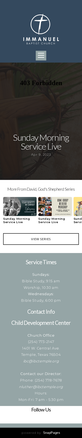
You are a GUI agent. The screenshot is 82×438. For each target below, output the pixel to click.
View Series (41, 239)
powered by (41, 433)
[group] (20, 212)
